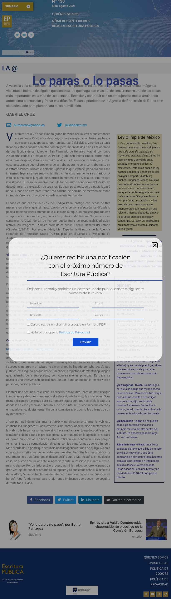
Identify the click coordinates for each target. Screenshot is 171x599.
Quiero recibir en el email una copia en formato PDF (68, 324)
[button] (154, 245)
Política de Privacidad (74, 332)
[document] (85, 299)
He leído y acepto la (60, 332)
